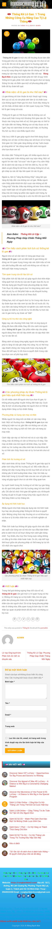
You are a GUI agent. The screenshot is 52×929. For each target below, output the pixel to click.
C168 (46, 918)
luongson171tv (13, 915)
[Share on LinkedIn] (37, 619)
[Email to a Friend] (28, 619)
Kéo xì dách (14, 843)
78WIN (3, 912)
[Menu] (4, 4)
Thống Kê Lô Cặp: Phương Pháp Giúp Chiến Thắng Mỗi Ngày (38, 656)
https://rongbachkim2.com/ (24, 882)
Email (8, 715)
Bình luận (10, 682)
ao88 (20, 921)
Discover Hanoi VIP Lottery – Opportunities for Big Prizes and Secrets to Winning (29, 774)
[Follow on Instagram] (24, 896)
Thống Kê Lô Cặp (29, 234)
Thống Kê (25, 628)
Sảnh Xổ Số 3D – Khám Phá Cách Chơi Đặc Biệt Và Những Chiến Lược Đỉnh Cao (28, 820)
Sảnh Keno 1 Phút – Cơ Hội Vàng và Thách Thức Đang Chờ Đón (28, 828)
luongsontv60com (29, 915)
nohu (41, 912)
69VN (47, 912)
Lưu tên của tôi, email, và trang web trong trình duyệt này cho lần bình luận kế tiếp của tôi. (25, 742)
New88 (26, 908)
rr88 (36, 918)
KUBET (41, 915)
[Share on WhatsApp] (14, 619)
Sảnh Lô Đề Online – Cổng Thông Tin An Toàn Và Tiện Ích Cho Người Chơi (29, 811)
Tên (7, 703)
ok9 (36, 912)
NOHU (31, 912)
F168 (25, 912)
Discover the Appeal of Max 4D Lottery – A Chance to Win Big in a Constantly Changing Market (28, 783)
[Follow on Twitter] (28, 896)
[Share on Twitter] (24, 619)
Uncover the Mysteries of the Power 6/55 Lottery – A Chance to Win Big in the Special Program (29, 794)
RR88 (31, 918)
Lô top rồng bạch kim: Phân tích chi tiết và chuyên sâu (11, 656)
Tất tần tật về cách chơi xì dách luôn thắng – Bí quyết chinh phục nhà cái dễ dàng (29, 852)
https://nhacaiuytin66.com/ (16, 918)
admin (38, 25)
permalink (44, 628)
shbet (19, 912)
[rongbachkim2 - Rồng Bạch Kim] (28, 4)
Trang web (10, 726)
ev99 (9, 921)
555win (3, 921)
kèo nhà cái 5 (34, 921)
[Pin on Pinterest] (33, 619)
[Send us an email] (33, 896)
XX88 (41, 918)
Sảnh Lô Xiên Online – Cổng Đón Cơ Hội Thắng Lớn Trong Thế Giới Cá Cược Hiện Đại (28, 803)
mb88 (14, 921)
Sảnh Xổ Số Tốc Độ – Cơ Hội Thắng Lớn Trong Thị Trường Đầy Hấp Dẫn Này (27, 836)
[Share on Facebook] (19, 619)
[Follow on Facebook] (19, 896)
